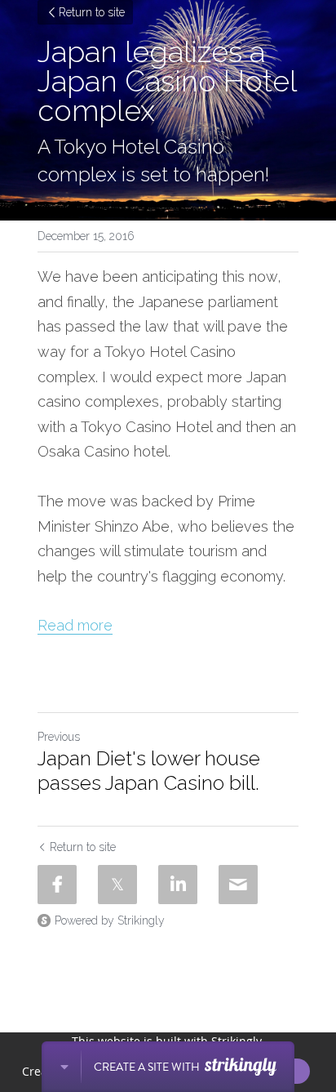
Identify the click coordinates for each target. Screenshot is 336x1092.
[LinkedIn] (177, 884)
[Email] (238, 884)
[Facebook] (57, 884)
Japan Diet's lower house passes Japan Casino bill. (149, 771)
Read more (75, 625)
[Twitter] (117, 884)
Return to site (92, 12)
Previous (59, 736)
